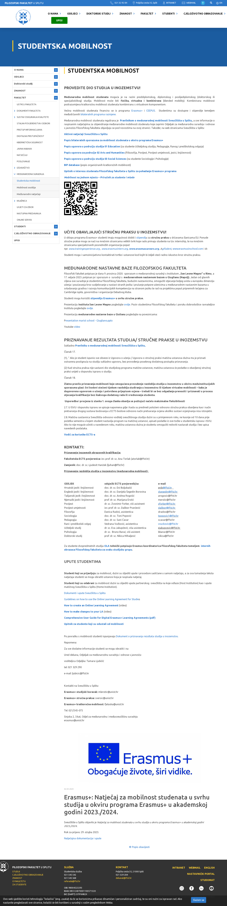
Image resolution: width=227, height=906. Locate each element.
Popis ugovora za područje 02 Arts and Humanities (94, 152)
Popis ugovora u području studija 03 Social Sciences (95, 158)
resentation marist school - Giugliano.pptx (89, 320)
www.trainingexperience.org (84, 248)
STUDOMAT (207, 880)
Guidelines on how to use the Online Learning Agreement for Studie (101, 599)
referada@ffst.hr (72, 881)
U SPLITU (24, 3)
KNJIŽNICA (22, 201)
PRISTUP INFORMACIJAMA (29, 130)
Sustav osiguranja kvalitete (33, 117)
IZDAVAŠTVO (23, 168)
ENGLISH (209, 867)
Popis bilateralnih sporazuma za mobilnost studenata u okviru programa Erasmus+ (114, 140)
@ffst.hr (167, 487)
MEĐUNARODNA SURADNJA (30, 174)
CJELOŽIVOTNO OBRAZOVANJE (203, 13)
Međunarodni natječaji (28, 194)
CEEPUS (150, 110)
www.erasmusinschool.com (188, 248)
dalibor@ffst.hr (167, 507)
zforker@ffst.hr (167, 503)
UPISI (59, 20)
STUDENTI (168, 13)
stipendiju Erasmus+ (103, 298)
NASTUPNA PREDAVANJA (29, 213)
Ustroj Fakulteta (26, 104)
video (77, 326)
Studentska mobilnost (28, 180)
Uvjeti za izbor (25, 207)
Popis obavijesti (140, 847)
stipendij (141, 237)
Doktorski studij (98, 13)
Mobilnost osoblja (26, 187)
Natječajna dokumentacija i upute (82, 838)
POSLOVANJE (23, 161)
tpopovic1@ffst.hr (168, 515)
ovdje (127, 304)
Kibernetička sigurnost (30, 142)
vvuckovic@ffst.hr (168, 523)
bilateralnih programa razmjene (98, 114)
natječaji (22, 155)
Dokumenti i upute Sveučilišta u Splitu (85, 593)
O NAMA (53, 13)
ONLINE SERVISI (24, 220)
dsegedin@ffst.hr (168, 491)
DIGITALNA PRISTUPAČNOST (30, 136)
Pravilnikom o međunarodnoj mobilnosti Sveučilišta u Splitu (156, 120)
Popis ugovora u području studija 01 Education (92, 146)
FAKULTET (147, 13)
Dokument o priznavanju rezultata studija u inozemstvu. (147, 636)
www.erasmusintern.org (115, 248)
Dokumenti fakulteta (28, 111)
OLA (106, 546)
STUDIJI (16, 871)
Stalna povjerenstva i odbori (33, 123)
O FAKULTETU (19, 881)
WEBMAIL (191, 3)
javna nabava (24, 149)
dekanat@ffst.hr (124, 878)
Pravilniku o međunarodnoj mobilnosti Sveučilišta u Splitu (110, 345)
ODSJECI (72, 13)
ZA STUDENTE (19, 884)
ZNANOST (126, 13)
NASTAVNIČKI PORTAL (201, 873)
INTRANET (171, 3)
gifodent (166, 248)
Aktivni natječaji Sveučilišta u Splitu (86, 134)
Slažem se (198, 900)
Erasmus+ (137, 110)
